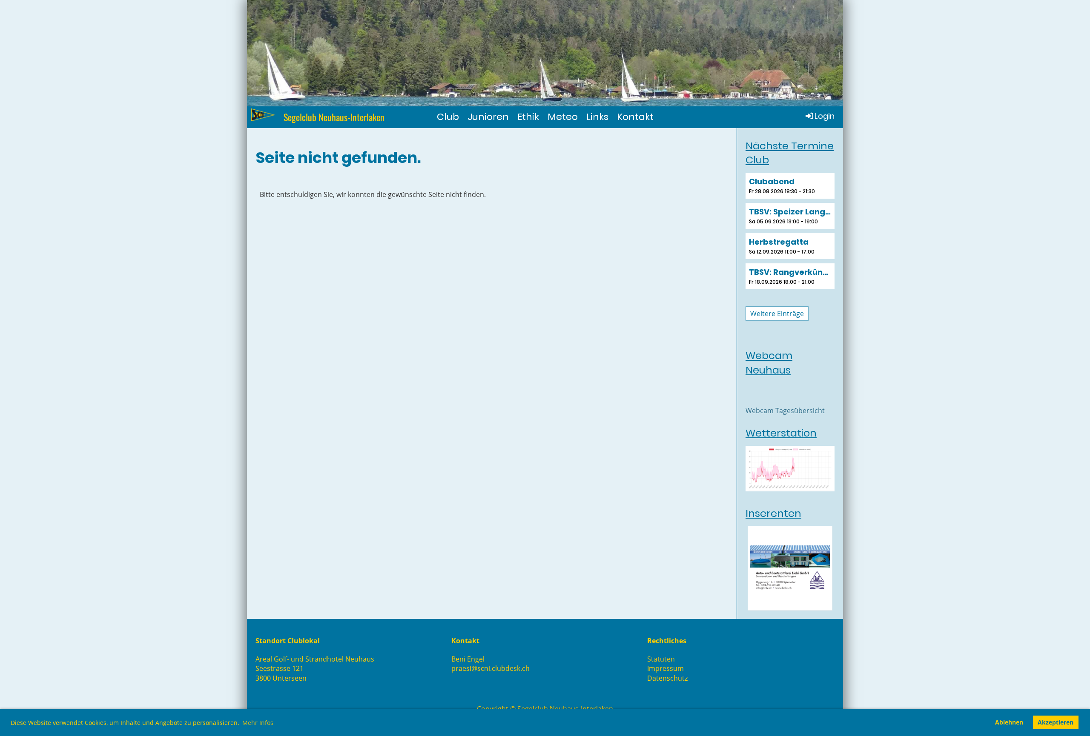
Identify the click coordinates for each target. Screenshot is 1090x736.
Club (448, 116)
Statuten (661, 659)
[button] (790, 186)
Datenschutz (667, 678)
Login (825, 116)
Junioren (488, 116)
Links (597, 116)
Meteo (563, 116)
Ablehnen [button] (1009, 722)
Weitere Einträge (777, 313)
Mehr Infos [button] (257, 723)
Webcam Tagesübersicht (785, 410)
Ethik (528, 116)
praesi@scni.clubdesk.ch (490, 668)
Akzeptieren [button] (1055, 722)
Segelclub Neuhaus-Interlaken (334, 117)
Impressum (665, 668)
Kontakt (635, 116)
